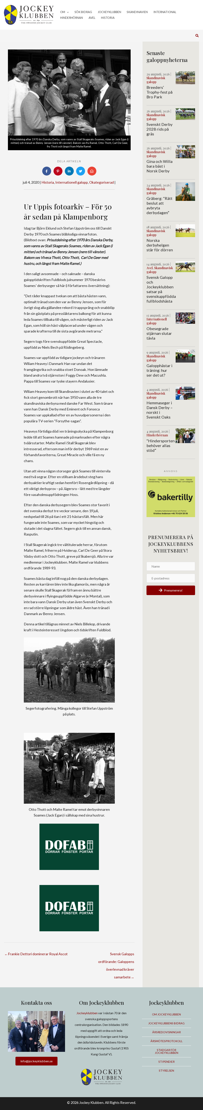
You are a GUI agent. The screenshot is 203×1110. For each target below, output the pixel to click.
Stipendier (166, 1061)
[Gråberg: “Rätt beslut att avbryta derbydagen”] (185, 191)
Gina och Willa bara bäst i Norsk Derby (159, 166)
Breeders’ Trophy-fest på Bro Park (159, 92)
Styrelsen (166, 1070)
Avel (150, 268)
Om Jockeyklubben (166, 1014)
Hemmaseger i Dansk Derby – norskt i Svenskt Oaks (160, 409)
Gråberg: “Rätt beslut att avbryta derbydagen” (159, 205)
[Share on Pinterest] (58, 171)
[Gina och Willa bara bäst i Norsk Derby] (185, 151)
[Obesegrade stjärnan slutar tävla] (185, 317)
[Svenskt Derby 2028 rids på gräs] (185, 113)
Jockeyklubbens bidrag (166, 1023)
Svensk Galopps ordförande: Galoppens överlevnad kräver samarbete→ (116, 955)
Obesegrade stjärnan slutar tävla (159, 333)
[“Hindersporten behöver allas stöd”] (185, 435)
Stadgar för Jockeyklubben (166, 1051)
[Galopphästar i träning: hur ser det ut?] (185, 355)
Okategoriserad (101, 182)
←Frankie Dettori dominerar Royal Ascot (36, 954)
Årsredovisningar (166, 1032)
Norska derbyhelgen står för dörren (160, 245)
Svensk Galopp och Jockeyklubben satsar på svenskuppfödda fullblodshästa (161, 289)
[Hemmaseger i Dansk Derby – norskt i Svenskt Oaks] (185, 392)
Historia (47, 182)
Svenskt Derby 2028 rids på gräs (159, 129)
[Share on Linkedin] (69, 171)
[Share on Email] (91, 171)
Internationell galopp (71, 182)
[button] (67, 12)
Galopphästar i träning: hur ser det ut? (159, 370)
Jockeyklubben (87, 1013)
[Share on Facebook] (46, 171)
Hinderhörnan (157, 435)
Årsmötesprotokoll (166, 1041)
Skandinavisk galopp (156, 80)
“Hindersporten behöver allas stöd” (161, 445)
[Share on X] (80, 171)
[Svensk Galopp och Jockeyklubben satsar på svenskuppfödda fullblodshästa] (185, 266)
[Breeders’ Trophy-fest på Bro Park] (185, 77)
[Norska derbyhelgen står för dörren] (185, 230)
